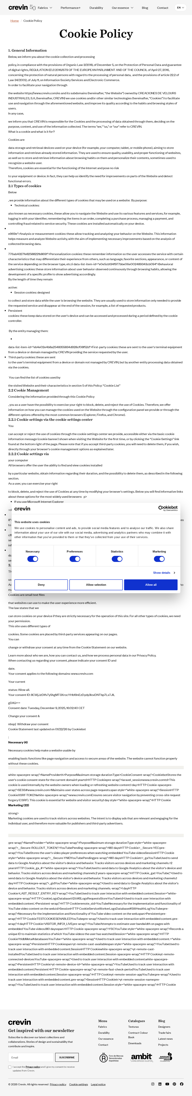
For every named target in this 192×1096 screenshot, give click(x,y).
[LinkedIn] (160, 1084)
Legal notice (98, 1084)
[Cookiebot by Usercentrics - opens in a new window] (161, 508)
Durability (96, 7)
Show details (161, 572)
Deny (41, 584)
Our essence (120, 7)
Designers (164, 1026)
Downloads (134, 1043)
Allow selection (96, 584)
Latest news (165, 1038)
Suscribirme (67, 1057)
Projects (163, 1044)
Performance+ (71, 7)
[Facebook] (182, 1084)
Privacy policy (33, 1066)
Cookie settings (78, 1084)
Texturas (133, 1026)
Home (14, 20)
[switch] (75, 559)
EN (179, 7)
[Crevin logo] (22, 7)
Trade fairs (164, 1032)
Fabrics (43, 7)
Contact (162, 7)
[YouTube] (167, 1084)
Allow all (151, 584)
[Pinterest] (174, 1084)
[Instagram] (153, 1084)
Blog (145, 7)
